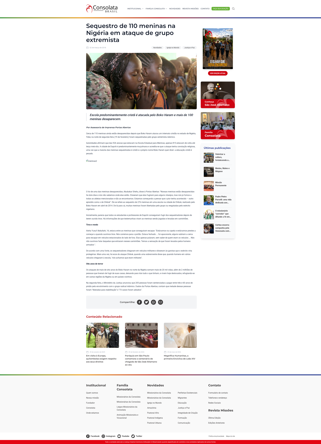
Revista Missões (190, 9)
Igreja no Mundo (173, 48)
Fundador (90, 403)
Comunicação (184, 423)
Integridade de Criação (188, 413)
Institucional (134, 9)
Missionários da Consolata (128, 397)
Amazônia (151, 408)
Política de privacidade (216, 436)
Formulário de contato (218, 393)
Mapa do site (230, 436)
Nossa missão (92, 398)
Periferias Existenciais (187, 393)
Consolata (90, 408)
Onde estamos (92, 413)
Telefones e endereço (217, 398)
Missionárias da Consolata (128, 402)
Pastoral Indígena (155, 418)
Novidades (174, 9)
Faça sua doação (220, 9)
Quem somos (92, 393)
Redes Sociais (214, 403)
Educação (182, 403)
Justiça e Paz (189, 48)
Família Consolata (155, 9)
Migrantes (182, 398)
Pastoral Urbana (154, 423)
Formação (182, 418)
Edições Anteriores (216, 423)
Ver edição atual (218, 73)
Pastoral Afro (153, 413)
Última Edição (214, 418)
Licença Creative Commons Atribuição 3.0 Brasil (140, 442)
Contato (205, 9)
